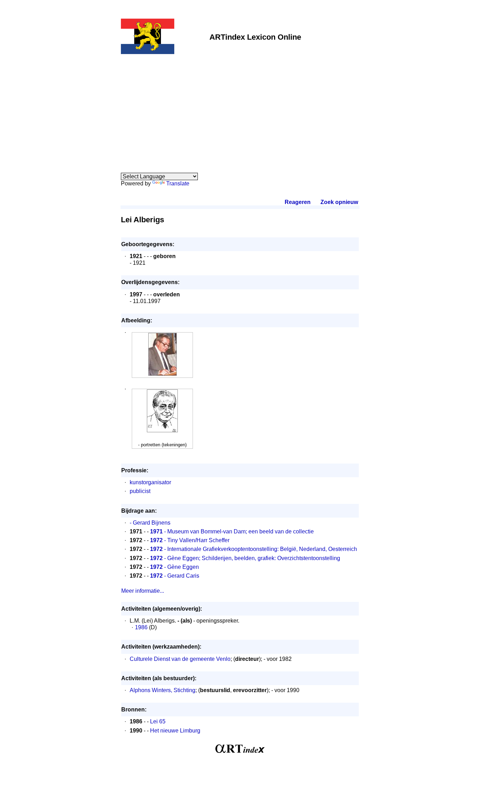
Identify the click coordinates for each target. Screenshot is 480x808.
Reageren (298, 202)
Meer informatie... (142, 591)
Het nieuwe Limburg (175, 731)
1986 (141, 627)
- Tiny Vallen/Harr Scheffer (189, 540)
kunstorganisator (150, 482)
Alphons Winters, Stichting (162, 690)
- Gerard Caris (174, 576)
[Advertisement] (240, 109)
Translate (177, 183)
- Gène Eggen (174, 567)
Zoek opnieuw (339, 202)
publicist (140, 491)
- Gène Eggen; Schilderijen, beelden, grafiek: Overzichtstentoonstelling (245, 558)
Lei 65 (158, 721)
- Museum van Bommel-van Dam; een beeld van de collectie (232, 531)
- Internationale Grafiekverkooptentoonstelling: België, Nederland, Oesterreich (253, 549)
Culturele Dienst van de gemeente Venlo (180, 659)
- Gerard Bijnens (150, 523)
